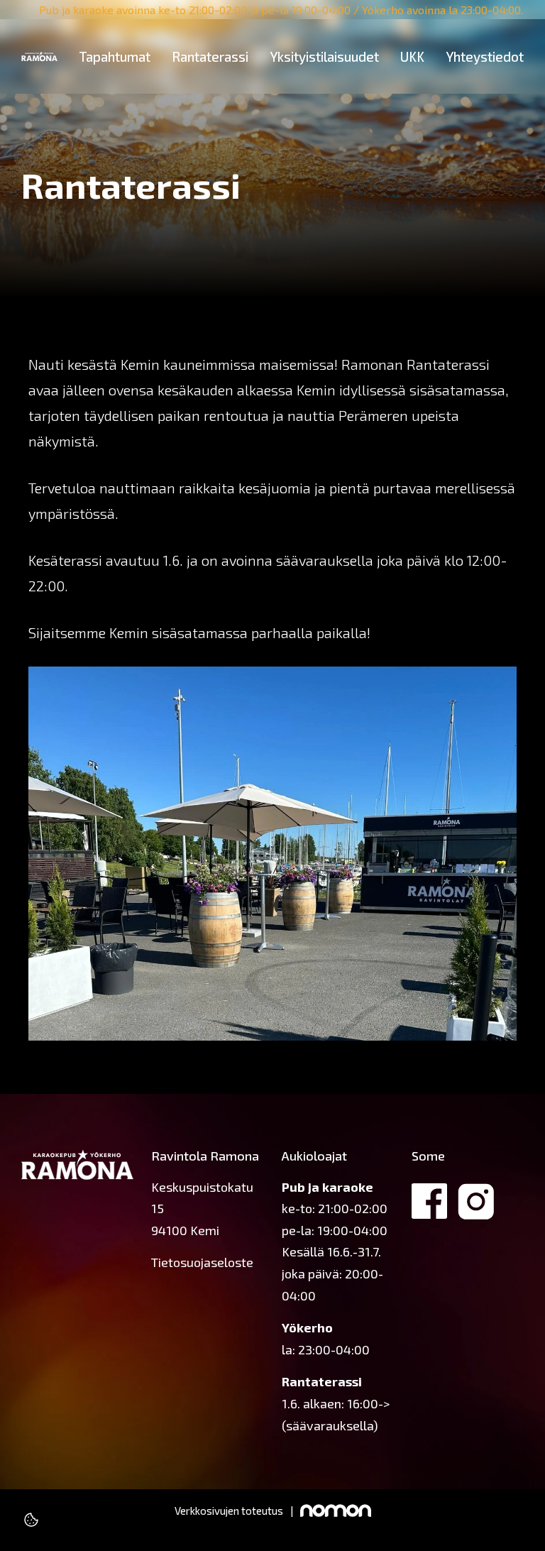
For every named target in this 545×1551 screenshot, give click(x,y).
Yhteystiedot (485, 56)
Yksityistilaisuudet (324, 56)
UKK (412, 56)
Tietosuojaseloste (202, 1262)
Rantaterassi (210, 56)
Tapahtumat (114, 56)
